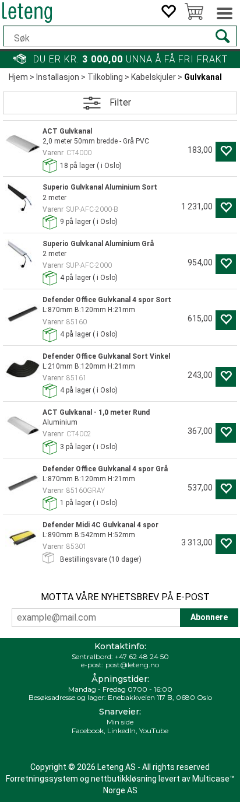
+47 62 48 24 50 (142, 656)
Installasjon (57, 77)
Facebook (88, 730)
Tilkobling (105, 77)
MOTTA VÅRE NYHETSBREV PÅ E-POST (125, 597)
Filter (120, 102)
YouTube (153, 730)
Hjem (18, 77)
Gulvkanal (203, 77)
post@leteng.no (132, 664)
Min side (120, 721)
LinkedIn (121, 730)
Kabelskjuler (153, 77)
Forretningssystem (42, 778)
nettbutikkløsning (124, 778)
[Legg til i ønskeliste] (226, 152)
